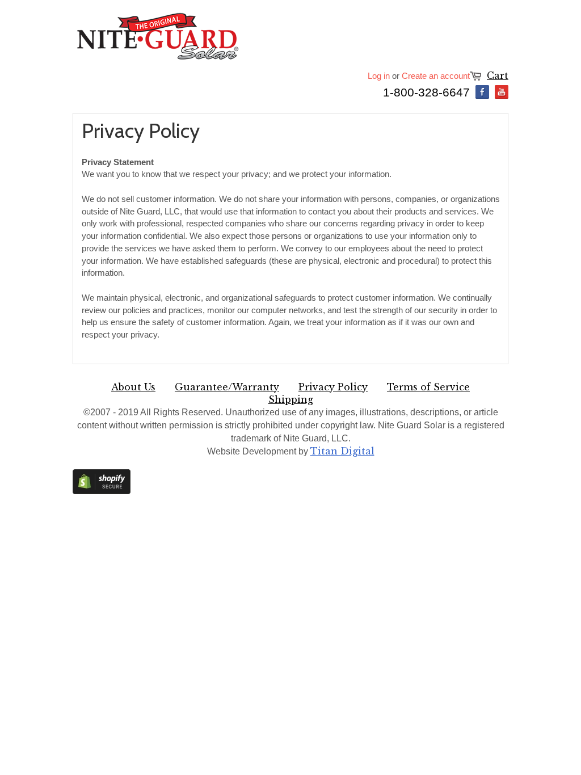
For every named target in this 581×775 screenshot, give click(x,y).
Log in (379, 76)
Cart (497, 75)
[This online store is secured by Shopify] (101, 491)
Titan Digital (342, 451)
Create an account (436, 76)
